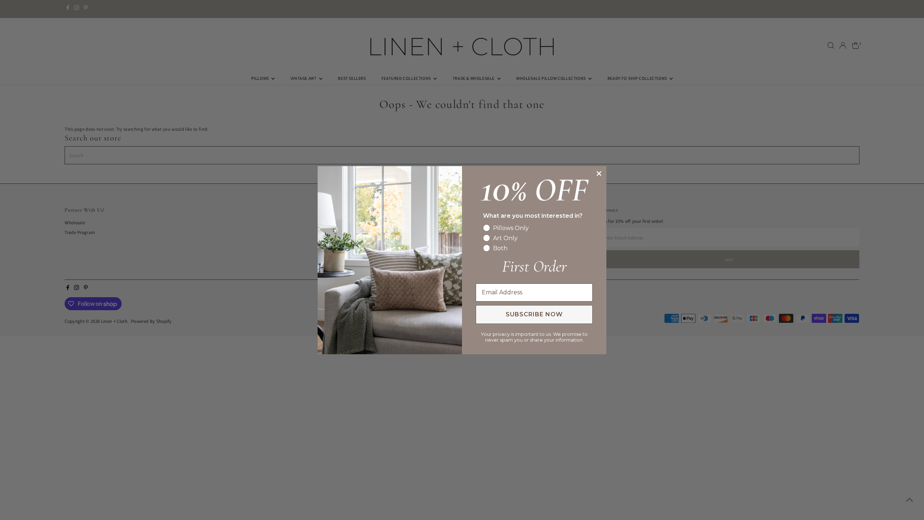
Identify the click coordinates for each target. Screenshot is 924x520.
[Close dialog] (598, 173)
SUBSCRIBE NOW (534, 314)
